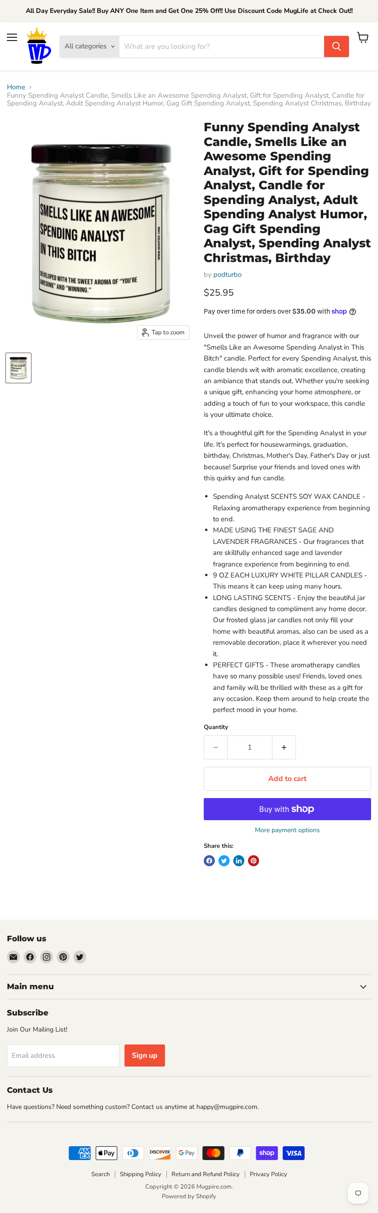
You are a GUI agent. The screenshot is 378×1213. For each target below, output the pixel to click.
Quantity (216, 727)
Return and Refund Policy (205, 1174)
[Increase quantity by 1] (284, 747)
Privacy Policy (268, 1174)
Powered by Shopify (189, 1196)
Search (100, 1174)
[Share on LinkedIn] (238, 860)
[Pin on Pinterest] (253, 860)
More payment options (287, 830)
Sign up (145, 1055)
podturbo (227, 274)
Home (16, 87)
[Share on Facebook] (209, 860)
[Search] (336, 46)
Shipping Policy (140, 1174)
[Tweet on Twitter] (224, 860)
